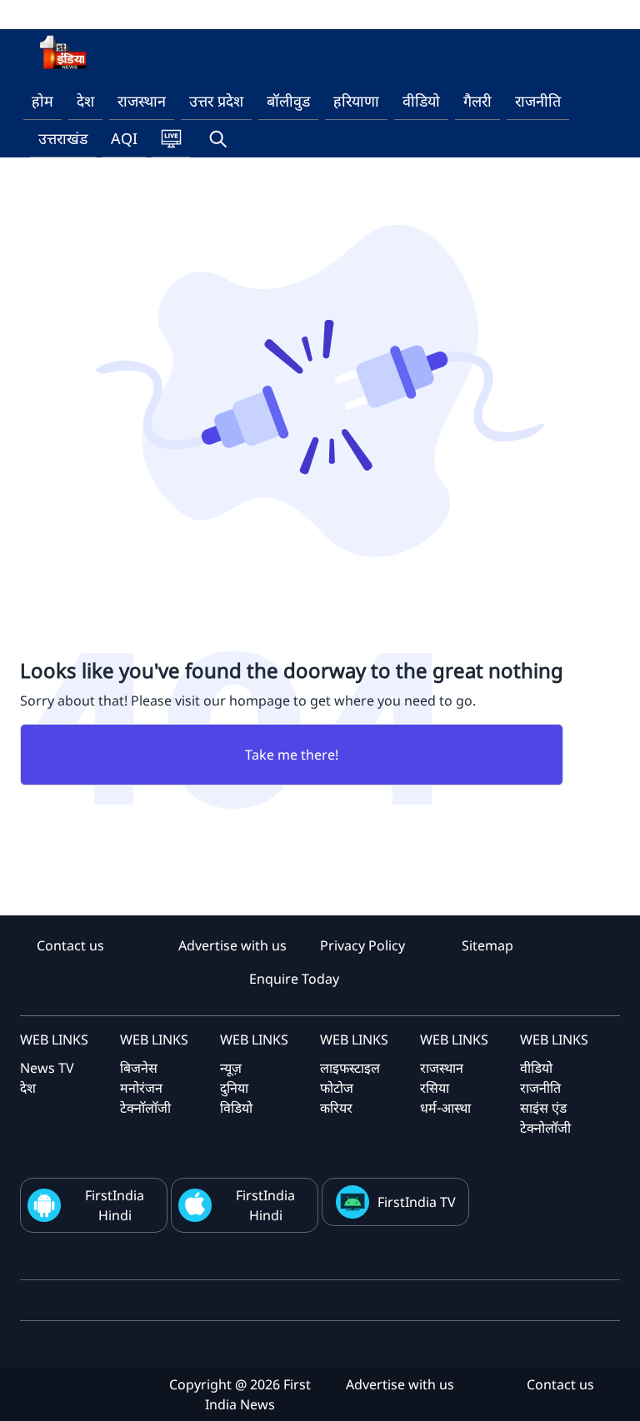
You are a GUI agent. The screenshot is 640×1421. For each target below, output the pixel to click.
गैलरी (477, 101)
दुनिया (234, 1088)
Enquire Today (294, 979)
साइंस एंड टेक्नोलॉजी (545, 1118)
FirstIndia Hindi (114, 1205)
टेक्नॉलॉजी (145, 1108)
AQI (124, 138)
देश (85, 101)
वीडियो (421, 101)
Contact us (70, 945)
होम (42, 101)
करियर (336, 1108)
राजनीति (538, 101)
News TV (47, 1068)
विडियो (236, 1108)
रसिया (434, 1088)
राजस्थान (142, 101)
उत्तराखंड (63, 138)
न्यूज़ (231, 1068)
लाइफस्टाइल (350, 1068)
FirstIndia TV (417, 1202)
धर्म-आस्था (445, 1108)
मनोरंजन (141, 1088)
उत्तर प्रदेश (216, 101)
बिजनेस (139, 1068)
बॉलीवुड (288, 101)
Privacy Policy (362, 945)
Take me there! (291, 754)
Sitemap (487, 945)
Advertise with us (232, 945)
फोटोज (336, 1088)
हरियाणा (356, 101)
